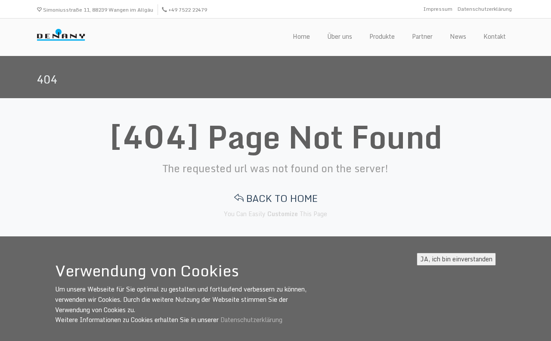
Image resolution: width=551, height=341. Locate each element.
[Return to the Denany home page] (63, 35)
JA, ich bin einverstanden (456, 259)
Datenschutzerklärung (485, 9)
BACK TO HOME (281, 198)
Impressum (437, 9)
